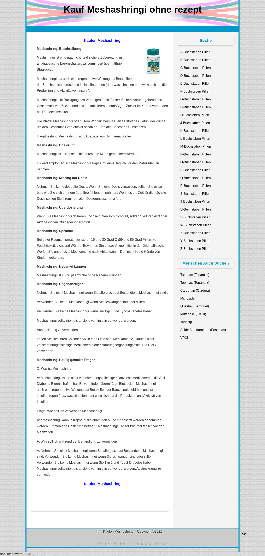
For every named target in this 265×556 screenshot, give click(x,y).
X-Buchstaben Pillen (195, 233)
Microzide (187, 298)
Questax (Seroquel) (194, 306)
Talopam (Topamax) (194, 275)
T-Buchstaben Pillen (195, 201)
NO (143, 544)
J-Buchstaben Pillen (195, 123)
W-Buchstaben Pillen (195, 225)
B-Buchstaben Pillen (195, 60)
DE (99, 544)
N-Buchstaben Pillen (195, 154)
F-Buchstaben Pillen (195, 91)
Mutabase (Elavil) (193, 314)
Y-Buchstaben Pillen (195, 241)
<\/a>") (29, 554)
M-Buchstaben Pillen (195, 146)
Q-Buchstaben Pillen (195, 178)
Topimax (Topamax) (194, 282)
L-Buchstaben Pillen (195, 138)
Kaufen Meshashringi (103, 41)
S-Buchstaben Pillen (195, 193)
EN (122, 544)
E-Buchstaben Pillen (195, 83)
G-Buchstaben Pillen (195, 99)
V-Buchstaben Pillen (195, 217)
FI (129, 544)
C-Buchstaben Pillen (195, 68)
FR (136, 544)
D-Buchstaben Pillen (195, 75)
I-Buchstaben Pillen (194, 115)
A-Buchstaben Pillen (195, 52)
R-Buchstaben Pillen (195, 186)
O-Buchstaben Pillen (195, 162)
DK (107, 544)
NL (151, 544)
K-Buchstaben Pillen (195, 130)
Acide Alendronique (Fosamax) (203, 330)
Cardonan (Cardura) (195, 290)
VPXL (184, 337)
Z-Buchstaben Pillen (195, 248)
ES (115, 544)
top (243, 533)
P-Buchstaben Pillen (195, 170)
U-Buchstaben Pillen (195, 209)
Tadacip (186, 322)
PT (158, 544)
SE (165, 544)
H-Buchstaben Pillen (195, 107)
